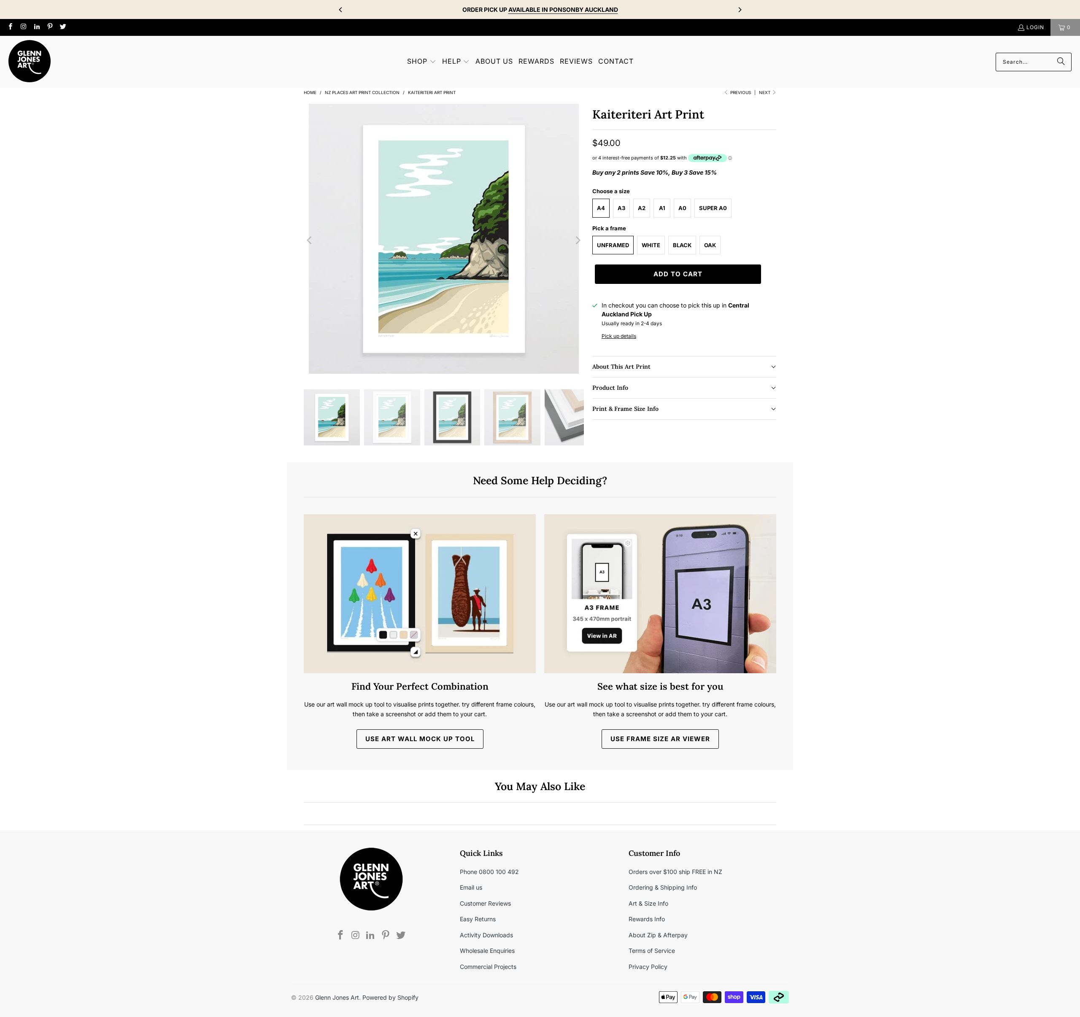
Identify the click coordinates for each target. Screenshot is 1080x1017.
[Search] (1061, 62)
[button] (421, 61)
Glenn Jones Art (337, 997)
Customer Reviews (485, 903)
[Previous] (341, 9)
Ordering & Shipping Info (663, 887)
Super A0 (713, 208)
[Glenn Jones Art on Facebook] (10, 27)
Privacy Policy (648, 966)
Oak (710, 245)
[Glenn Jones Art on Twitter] (62, 27)
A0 (682, 208)
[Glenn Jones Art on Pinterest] (49, 27)
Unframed (613, 245)
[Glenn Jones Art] (29, 62)
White (651, 245)
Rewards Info (647, 919)
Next (765, 92)
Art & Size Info (648, 903)
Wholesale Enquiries (487, 950)
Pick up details (619, 336)
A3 (621, 208)
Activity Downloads (486, 935)
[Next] (739, 9)
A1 (662, 208)
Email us (471, 887)
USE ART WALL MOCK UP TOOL (420, 739)
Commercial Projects (488, 966)
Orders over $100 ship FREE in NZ (675, 871)
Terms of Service (652, 950)
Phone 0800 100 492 (489, 871)
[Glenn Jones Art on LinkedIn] (36, 27)
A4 (601, 208)
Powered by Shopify (390, 997)
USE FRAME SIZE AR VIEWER (660, 739)
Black (682, 245)
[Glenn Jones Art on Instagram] (23, 27)
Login (1035, 27)
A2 (641, 208)
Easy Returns (478, 919)
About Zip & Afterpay (658, 935)
